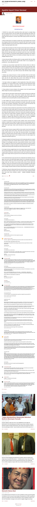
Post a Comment (4, 389)
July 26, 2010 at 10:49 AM (7, 359)
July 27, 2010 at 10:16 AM (7, 379)
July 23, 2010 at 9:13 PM (7, 185)
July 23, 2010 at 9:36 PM (7, 210)
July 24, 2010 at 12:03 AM (7, 231)
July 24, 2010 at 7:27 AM (7, 246)
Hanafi (5, 280)
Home (3, 4)
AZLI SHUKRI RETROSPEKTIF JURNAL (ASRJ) (13, 1)
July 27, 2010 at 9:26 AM (7, 374)
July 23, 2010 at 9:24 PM (7, 204)
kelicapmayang (6, 258)
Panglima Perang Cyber (7, 238)
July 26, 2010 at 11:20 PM (7, 364)
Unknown (5, 336)
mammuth (20, 505)
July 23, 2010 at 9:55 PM (7, 216)
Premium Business (6, 366)
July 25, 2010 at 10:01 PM (7, 334)
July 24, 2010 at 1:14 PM (7, 290)
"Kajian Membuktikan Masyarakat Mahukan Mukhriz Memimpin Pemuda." (16, 418)
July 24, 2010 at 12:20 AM (7, 236)
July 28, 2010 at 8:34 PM (7, 387)
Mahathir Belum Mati (9, 491)
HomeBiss (5, 212)
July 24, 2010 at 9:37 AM (7, 278)
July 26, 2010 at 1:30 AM (7, 349)
